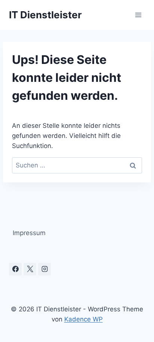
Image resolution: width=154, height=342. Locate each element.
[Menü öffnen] (138, 15)
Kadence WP (83, 319)
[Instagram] (44, 269)
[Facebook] (15, 269)
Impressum (29, 233)
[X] (30, 269)
